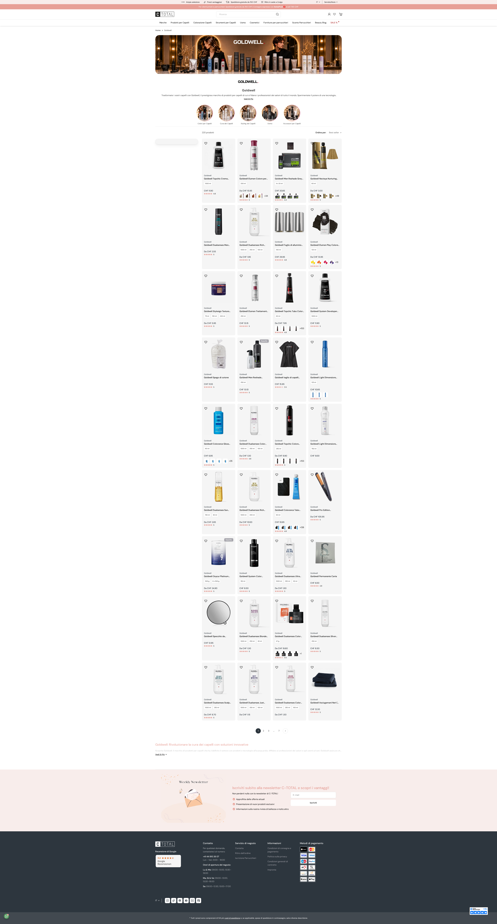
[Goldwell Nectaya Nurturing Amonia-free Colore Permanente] (325, 155)
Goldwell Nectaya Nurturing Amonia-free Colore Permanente (323, 178)
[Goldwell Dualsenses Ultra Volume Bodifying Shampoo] (289, 553)
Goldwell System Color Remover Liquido (250, 576)
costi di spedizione (232, 918)
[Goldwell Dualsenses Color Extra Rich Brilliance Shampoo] (289, 679)
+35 (230, 461)
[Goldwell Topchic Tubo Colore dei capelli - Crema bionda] (290, 328)
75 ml (207, 316)
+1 (301, 653)
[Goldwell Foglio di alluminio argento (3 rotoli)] (289, 221)
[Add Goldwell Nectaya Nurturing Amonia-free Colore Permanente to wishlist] (312, 142)
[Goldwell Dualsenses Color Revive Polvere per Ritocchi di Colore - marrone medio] (290, 653)
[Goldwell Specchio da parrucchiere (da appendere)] (218, 613)
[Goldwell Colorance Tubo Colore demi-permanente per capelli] (289, 486)
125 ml (314, 382)
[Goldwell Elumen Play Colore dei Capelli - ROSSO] (325, 262)
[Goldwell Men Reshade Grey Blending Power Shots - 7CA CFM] (296, 196)
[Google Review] (168, 856)
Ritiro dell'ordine (243, 853)
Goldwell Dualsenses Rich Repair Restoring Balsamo (251, 510)
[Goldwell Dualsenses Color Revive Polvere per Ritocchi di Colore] (289, 613)
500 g (207, 581)
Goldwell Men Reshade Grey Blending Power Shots (288, 178)
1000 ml (208, 183)
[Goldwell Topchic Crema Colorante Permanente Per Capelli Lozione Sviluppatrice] (218, 155)
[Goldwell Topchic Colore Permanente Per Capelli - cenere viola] (277, 461)
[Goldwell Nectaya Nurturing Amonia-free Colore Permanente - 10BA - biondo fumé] (331, 196)
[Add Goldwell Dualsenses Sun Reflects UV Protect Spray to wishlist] (205, 473)
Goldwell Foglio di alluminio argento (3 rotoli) (288, 245)
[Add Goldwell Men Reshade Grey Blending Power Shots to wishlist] (276, 142)
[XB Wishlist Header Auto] (334, 14)
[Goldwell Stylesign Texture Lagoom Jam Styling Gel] (218, 288)
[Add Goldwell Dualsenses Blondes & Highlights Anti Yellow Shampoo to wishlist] (241, 600)
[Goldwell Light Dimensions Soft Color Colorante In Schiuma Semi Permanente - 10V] (313, 394)
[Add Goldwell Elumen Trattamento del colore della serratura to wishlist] (241, 275)
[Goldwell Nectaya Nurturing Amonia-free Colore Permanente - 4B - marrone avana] (313, 196)
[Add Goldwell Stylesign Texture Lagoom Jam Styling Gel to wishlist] (205, 275)
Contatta (239, 848)
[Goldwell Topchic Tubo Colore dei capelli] (289, 288)
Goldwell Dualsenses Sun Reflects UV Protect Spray (216, 510)
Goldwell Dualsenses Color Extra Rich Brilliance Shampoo (289, 702)
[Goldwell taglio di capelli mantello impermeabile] (289, 354)
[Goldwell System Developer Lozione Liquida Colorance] (325, 288)
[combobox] (248, 14)
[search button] (277, 14)
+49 (337, 196)
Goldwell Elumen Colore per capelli (252, 178)
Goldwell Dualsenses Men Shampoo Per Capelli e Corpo (218, 245)
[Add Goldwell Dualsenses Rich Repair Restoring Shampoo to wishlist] (241, 208)
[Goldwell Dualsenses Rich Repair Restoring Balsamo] (254, 486)
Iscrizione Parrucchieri (245, 858)
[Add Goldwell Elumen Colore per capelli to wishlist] (241, 142)
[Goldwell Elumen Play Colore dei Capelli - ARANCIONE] (319, 262)
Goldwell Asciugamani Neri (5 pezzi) (324, 702)
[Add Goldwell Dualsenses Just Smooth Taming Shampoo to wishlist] (241, 666)
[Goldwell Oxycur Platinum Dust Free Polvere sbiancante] (218, 553)
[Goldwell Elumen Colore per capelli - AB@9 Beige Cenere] (242, 196)
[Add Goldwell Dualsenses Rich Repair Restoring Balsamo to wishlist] (241, 473)
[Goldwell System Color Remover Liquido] (254, 553)
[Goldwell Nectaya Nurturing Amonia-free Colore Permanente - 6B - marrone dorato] (319, 196)
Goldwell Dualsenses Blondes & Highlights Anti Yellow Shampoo (253, 636)
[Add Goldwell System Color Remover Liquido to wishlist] (241, 540)
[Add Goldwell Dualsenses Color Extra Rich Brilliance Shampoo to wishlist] (276, 666)
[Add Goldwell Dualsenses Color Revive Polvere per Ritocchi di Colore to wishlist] (276, 600)
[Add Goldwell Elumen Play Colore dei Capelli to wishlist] (312, 208)
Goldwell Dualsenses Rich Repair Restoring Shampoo (252, 245)
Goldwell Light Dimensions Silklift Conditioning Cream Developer (323, 444)
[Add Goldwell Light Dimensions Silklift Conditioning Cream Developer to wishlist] (312, 407)
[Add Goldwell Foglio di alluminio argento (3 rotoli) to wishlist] (276, 208)
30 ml (215, 515)
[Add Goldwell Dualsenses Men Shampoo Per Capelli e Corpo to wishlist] (205, 208)
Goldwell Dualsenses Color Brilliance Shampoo (252, 444)
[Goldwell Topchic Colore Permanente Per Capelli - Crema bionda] (290, 461)
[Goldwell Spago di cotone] (218, 354)
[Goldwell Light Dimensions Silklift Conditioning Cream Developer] (325, 420)
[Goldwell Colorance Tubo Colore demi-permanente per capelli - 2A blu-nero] (277, 527)
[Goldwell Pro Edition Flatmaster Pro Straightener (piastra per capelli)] (325, 486)
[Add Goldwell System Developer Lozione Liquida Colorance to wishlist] (312, 275)
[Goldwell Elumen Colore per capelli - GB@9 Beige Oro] (260, 196)
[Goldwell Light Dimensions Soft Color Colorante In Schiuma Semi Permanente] (325, 354)
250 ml (252, 250)
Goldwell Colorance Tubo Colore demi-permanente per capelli (289, 510)
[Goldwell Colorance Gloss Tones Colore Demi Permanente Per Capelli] (218, 420)
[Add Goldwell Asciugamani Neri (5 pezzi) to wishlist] (312, 666)
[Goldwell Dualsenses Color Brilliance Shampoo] (254, 420)
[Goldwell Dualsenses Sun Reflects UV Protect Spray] (218, 486)
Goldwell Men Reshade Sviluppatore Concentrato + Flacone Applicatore (252, 377)
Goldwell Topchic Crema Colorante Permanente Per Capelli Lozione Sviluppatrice (218, 178)
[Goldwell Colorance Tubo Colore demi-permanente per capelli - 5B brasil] (290, 527)
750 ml (314, 449)
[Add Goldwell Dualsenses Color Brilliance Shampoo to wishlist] (241, 407)
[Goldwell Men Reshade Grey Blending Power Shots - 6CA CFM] (290, 196)
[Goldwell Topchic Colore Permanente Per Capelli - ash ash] (283, 461)
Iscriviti (313, 802)
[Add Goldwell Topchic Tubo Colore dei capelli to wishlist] (276, 275)
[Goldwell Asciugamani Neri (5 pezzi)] (325, 679)
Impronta (272, 869)
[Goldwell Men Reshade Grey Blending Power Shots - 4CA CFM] (277, 196)
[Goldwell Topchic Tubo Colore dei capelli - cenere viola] (283, 328)
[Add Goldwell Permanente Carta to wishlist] (312, 540)
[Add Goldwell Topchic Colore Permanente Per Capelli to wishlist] (276, 407)
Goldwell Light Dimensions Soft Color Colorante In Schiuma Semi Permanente (323, 377)
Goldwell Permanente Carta (323, 576)
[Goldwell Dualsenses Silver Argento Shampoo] (325, 613)
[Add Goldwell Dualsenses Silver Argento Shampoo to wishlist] (312, 600)
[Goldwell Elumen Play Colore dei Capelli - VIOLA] (331, 262)
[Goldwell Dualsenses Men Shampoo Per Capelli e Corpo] (218, 221)
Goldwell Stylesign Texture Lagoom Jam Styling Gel (216, 311)
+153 (302, 328)
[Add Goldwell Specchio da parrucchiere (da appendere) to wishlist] (205, 600)
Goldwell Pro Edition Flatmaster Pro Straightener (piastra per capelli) (323, 510)
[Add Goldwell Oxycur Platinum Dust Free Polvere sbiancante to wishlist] (205, 540)
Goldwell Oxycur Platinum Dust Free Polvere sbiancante (218, 576)
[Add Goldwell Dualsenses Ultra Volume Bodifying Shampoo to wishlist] (276, 540)
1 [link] (258, 730)
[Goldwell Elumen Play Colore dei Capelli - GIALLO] (313, 262)
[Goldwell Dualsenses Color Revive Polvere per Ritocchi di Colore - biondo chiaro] (277, 653)
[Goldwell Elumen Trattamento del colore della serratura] (254, 288)
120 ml (314, 250)
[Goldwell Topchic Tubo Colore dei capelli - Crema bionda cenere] (296, 328)
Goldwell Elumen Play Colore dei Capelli (324, 245)
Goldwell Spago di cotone (216, 377)
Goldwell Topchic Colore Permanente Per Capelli (287, 444)
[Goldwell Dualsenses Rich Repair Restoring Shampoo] (254, 221)
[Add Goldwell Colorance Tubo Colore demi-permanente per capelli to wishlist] (276, 473)
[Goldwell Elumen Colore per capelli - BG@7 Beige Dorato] (248, 196)
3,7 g (277, 641)
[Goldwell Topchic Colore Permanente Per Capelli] (289, 420)
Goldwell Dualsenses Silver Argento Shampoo (323, 636)
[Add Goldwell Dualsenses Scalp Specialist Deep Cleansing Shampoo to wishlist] (205, 666)
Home (157, 30)
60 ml (314, 183)
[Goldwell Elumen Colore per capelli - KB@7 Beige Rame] (254, 196)
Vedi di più (248, 99)
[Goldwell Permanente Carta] (325, 553)
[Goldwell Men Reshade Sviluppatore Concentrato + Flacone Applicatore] (254, 354)
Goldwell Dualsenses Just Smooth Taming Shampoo (251, 702)
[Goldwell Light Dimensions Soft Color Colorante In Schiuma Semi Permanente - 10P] (325, 394)
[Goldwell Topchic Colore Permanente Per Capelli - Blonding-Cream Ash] (296, 461)
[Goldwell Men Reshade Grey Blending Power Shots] (289, 155)
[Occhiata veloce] (231, 144)
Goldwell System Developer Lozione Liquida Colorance (323, 311)
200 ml (243, 183)
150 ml (214, 316)
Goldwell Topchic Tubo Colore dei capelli (289, 311)
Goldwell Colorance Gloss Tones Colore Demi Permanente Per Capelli (216, 444)
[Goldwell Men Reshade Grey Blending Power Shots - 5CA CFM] (283, 196)
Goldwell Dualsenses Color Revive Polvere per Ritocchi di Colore (289, 636)
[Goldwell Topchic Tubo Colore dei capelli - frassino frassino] (277, 328)
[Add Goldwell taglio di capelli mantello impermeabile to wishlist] (276, 341)
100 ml (260, 250)
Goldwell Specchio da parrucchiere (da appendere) (218, 636)
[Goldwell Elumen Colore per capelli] (254, 155)
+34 (266, 196)
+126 (302, 527)
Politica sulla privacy (277, 856)
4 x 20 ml (279, 183)
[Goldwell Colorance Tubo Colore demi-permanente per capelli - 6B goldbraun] (296, 527)
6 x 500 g (216, 581)
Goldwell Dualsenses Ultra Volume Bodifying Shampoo (288, 576)
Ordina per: (320, 132)
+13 (336, 262)
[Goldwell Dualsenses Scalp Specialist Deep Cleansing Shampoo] (218, 679)
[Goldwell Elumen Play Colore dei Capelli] (325, 221)
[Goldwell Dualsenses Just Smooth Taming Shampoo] (254, 679)
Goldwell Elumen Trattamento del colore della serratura (253, 311)
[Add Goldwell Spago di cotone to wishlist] (205, 341)
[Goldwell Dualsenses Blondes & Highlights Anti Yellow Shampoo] (254, 613)
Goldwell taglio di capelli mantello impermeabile (286, 377)
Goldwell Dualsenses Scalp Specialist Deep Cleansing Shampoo (217, 702)
